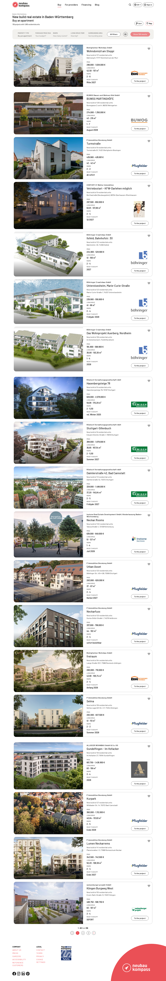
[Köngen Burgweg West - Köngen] (83, 903)
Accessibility (19, 959)
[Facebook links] (14, 974)
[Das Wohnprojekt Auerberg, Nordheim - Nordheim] (83, 349)
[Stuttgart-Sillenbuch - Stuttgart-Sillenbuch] (83, 443)
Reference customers (18, 964)
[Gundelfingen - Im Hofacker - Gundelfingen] (83, 765)
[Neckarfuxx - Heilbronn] (83, 626)
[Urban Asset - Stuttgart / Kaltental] (83, 581)
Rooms (55, 33)
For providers (71, 4)
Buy (59, 4)
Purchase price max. (43, 33)
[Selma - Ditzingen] (83, 716)
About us (16, 950)
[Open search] (130, 4)
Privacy (40, 956)
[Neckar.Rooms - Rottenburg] (83, 534)
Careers (16, 956)
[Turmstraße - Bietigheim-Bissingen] (83, 158)
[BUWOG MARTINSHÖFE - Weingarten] (83, 113)
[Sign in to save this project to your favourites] (149, 48)
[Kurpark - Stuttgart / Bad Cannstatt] (83, 813)
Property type (23, 33)
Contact (40, 950)
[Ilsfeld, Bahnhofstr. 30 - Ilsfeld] (83, 254)
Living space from (77, 33)
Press (15, 953)
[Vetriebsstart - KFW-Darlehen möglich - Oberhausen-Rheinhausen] (83, 205)
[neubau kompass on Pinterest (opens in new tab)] (28, 974)
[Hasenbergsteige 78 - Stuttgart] (83, 398)
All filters (113, 34)
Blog (97, 4)
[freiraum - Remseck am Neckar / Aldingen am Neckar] (83, 671)
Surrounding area (95, 33)
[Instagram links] (19, 974)
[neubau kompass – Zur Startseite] (20, 5)
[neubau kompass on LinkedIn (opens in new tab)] (23, 973)
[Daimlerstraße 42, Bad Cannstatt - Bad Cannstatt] (83, 487)
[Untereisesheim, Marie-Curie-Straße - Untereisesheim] (83, 301)
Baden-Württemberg (19, 14)
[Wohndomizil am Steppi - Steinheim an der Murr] (83, 66)
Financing (86, 4)
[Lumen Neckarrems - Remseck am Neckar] (83, 858)
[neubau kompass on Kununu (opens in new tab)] (66, 953)
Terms (39, 953)
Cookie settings (40, 960)
